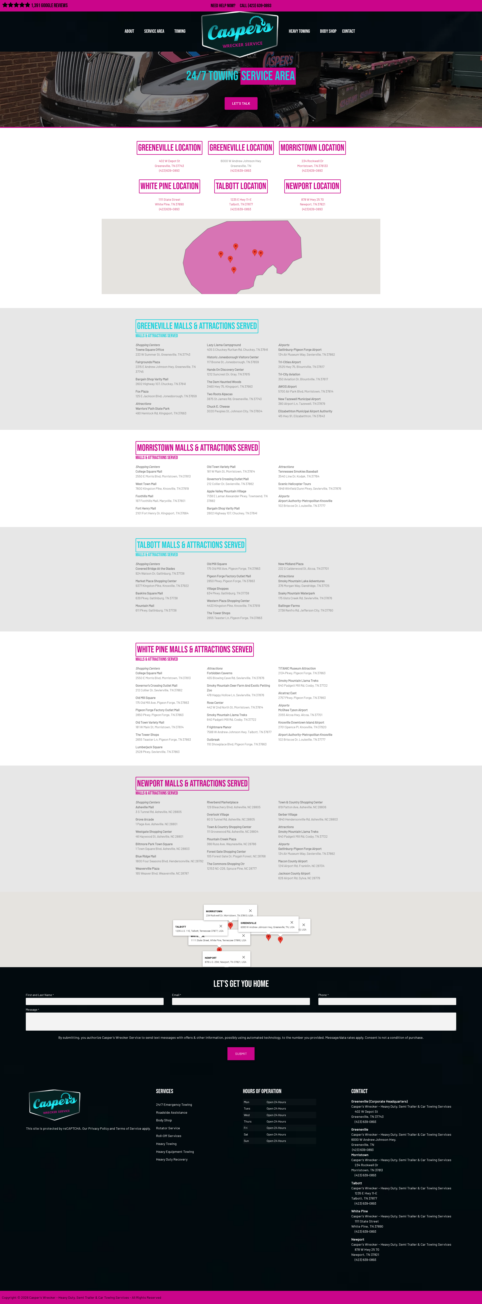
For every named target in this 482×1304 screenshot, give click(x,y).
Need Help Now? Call (229, 6)
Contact (348, 31)
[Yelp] (477, 5)
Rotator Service (168, 1128)
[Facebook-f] (452, 5)
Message (32, 1009)
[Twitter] (460, 5)
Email (176, 994)
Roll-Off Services (168, 1136)
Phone (323, 994)
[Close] (303, 924)
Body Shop (328, 31)
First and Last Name (40, 994)
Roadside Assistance (171, 1112)
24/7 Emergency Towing (174, 1104)
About (129, 31)
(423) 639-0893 (259, 6)
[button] (260, 253)
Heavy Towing (166, 1144)
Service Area (154, 31)
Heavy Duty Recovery (172, 1159)
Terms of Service (128, 1128)
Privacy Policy (98, 1128)
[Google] (469, 5)
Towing (179, 31)
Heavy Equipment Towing (175, 1151)
